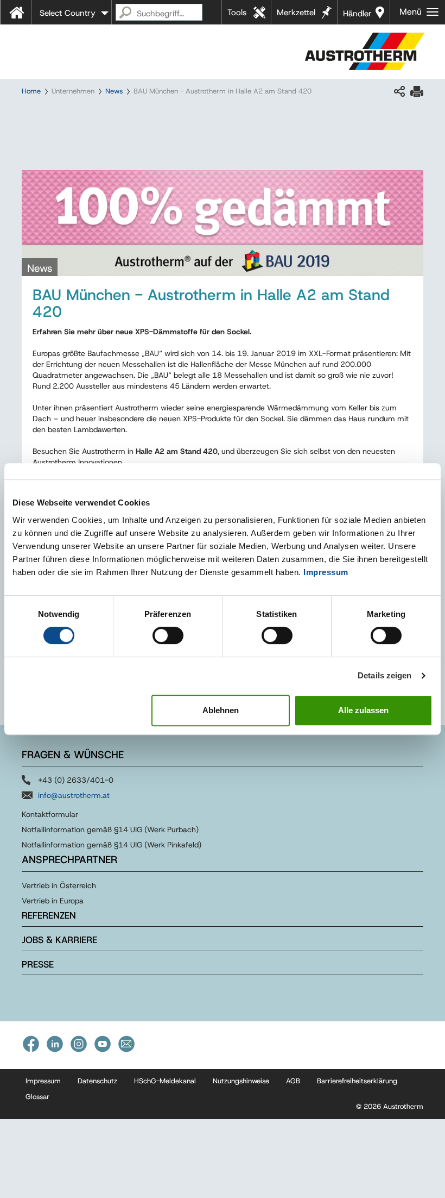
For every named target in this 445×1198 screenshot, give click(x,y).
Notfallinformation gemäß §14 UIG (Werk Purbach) (110, 829)
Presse (38, 964)
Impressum (325, 572)
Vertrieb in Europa (53, 901)
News (114, 91)
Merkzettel (296, 12)
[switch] (167, 635)
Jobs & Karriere (59, 940)
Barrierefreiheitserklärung (357, 1080)
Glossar (37, 1096)
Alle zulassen (363, 710)
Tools (236, 12)
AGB (293, 1080)
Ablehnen (220, 710)
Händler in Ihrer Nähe (357, 16)
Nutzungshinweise (241, 1080)
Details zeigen (384, 675)
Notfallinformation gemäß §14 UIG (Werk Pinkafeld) (111, 845)
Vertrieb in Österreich (59, 885)
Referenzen (49, 915)
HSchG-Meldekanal (165, 1080)
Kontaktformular (50, 814)
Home (31, 91)
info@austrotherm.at (74, 795)
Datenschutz (97, 1080)
